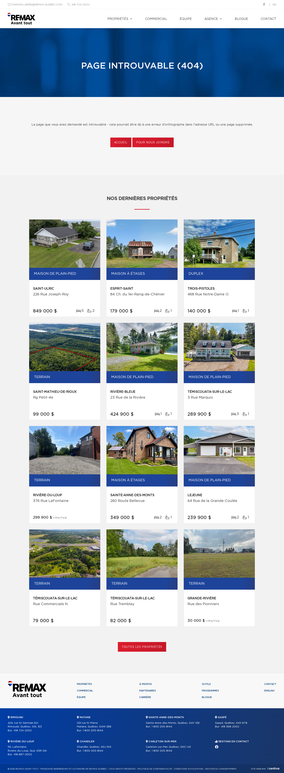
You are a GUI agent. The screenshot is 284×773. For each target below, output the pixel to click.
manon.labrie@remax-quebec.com (37, 4)
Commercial (156, 18)
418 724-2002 (23, 730)
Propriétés (117, 18)
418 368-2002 (230, 726)
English (269, 691)
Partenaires (147, 691)
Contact (268, 18)
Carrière (145, 697)
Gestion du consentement (221, 769)
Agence (211, 18)
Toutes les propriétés (142, 647)
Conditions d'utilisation (188, 769)
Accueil (121, 142)
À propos (145, 684)
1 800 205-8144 (93, 730)
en (274, 4)
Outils (206, 684)
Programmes (210, 691)
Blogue (241, 18)
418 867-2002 (23, 754)
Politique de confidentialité (155, 769)
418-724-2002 (80, 4)
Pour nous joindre (153, 142)
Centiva (273, 768)
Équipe (186, 18)
